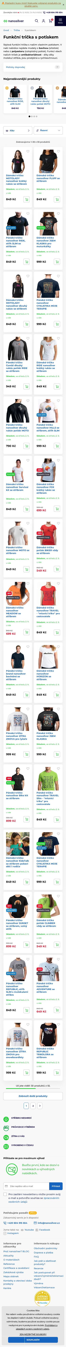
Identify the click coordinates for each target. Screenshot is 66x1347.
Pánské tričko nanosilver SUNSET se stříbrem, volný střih (17, 924)
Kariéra (7, 1288)
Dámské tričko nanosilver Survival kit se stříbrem (17, 487)
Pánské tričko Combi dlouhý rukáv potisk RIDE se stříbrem (16, 367)
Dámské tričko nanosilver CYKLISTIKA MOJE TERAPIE (47, 862)
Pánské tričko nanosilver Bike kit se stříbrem (17, 795)
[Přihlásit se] (43, 21)
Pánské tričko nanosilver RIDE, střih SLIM (15, 101)
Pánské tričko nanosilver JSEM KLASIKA (46, 736)
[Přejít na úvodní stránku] (13, 21)
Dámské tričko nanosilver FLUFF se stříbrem (48, 178)
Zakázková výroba (13, 1272)
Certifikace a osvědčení (16, 1268)
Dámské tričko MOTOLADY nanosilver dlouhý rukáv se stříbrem (16, 304)
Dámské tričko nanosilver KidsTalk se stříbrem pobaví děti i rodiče (17, 862)
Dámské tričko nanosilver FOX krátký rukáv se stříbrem (46, 488)
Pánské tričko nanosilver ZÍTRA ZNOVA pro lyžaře (16, 736)
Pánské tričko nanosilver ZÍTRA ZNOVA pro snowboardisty (16, 1053)
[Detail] (26, 199)
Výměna (38, 1283)
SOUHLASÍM (33, 1339)
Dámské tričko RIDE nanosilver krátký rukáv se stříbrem (46, 367)
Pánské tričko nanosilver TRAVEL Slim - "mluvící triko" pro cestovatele (48, 798)
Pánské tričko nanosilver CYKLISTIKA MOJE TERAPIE (47, 304)
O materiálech (11, 1259)
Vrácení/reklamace (44, 1287)
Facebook (44, 1229)
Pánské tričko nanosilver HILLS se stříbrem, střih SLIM (48, 427)
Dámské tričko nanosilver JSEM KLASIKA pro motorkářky (46, 242)
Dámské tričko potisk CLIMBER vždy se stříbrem (46, 923)
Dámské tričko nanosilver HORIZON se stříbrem (45, 675)
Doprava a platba (43, 1252)
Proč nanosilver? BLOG (16, 1251)
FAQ (36, 1256)
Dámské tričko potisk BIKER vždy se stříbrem (47, 550)
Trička (17, 30)
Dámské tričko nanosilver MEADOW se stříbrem (15, 612)
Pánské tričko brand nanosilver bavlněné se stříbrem (16, 675)
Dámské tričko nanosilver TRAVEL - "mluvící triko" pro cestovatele (48, 612)
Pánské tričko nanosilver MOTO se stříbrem (17, 550)
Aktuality (8, 1255)
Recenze (38, 1268)
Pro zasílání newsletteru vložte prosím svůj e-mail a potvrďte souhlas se (34, 1198)
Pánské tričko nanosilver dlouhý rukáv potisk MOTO (40, 101)
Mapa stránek (11, 1276)
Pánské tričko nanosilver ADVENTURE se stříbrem (46, 987)
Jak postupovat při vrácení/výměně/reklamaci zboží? (48, 1275)
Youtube (29, 1229)
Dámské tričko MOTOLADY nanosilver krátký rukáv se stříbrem (16, 179)
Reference (9, 1264)
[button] (36, 21)
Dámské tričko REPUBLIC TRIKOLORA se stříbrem (45, 1053)
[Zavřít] (63, 4)
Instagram (13, 1233)
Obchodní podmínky (45, 1248)
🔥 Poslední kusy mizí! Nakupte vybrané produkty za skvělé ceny (31, 4)
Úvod (6, 30)
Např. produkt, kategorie (25, 46)
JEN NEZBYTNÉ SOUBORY (33, 1334)
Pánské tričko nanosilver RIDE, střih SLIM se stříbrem (15, 242)
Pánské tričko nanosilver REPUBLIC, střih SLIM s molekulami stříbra (17, 989)
